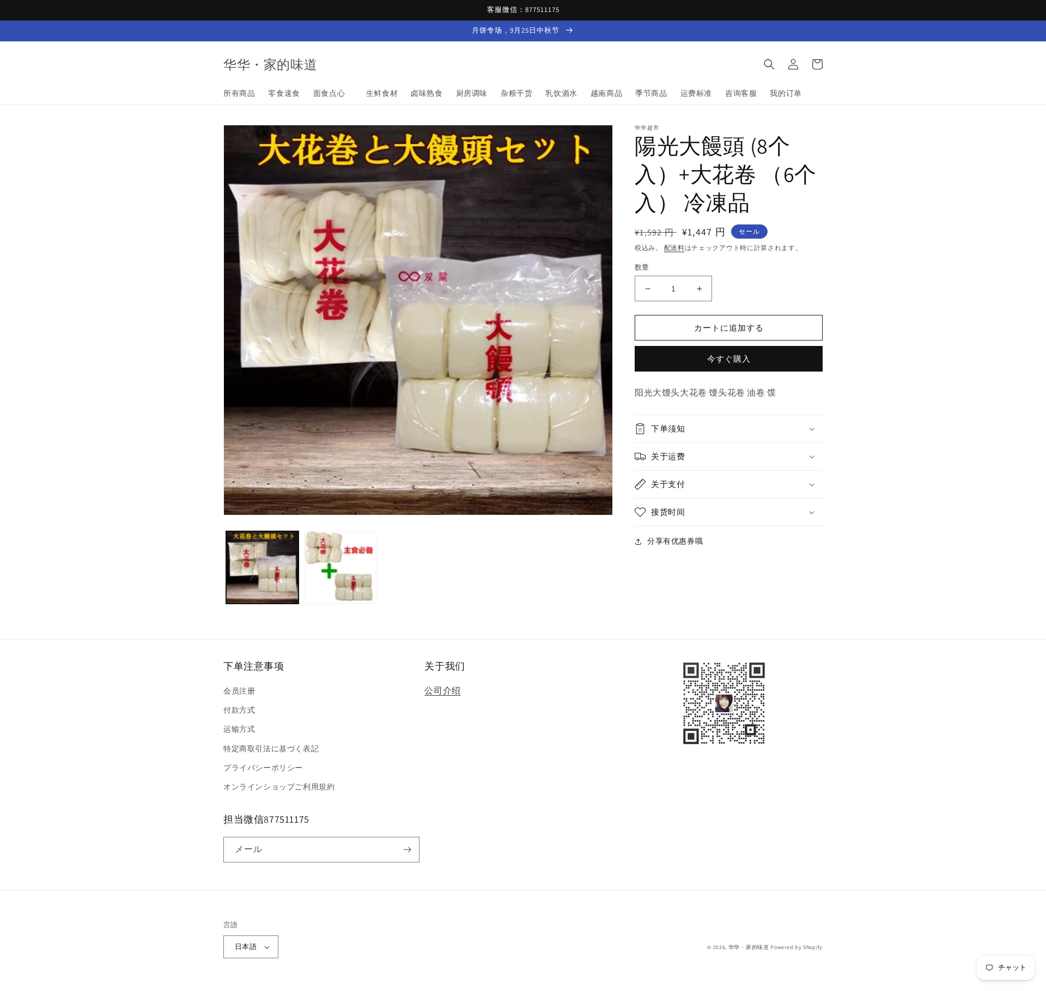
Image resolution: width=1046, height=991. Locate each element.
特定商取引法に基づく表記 (271, 748)
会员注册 (239, 691)
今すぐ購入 (729, 359)
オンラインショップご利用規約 (279, 787)
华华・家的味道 (748, 947)
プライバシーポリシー (263, 768)
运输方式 (239, 729)
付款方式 (239, 710)
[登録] (407, 849)
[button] (769, 64)
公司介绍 (442, 690)
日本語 (246, 946)
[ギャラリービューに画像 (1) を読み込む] (262, 567)
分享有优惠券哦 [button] (675, 541)
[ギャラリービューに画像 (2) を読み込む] (340, 567)
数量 (642, 267)
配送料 (674, 248)
